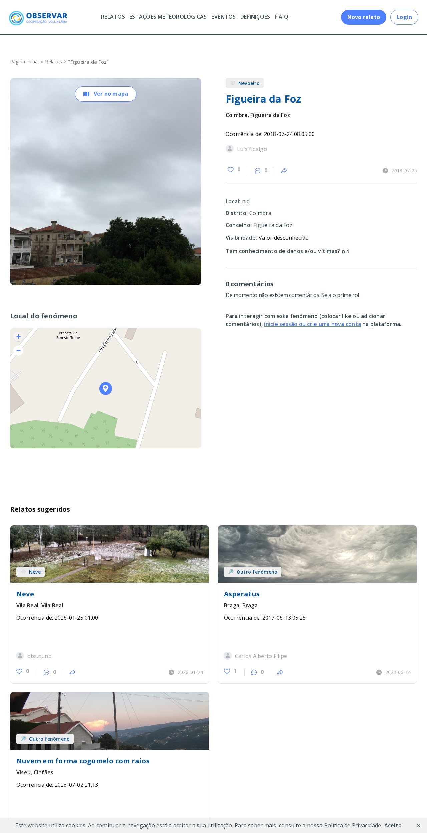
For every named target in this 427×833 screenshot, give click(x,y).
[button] (105, 388)
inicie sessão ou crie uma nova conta (312, 324)
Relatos (53, 61)
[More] (284, 170)
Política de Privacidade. (353, 825)
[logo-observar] (38, 13)
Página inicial (24, 61)
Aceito (393, 825)
